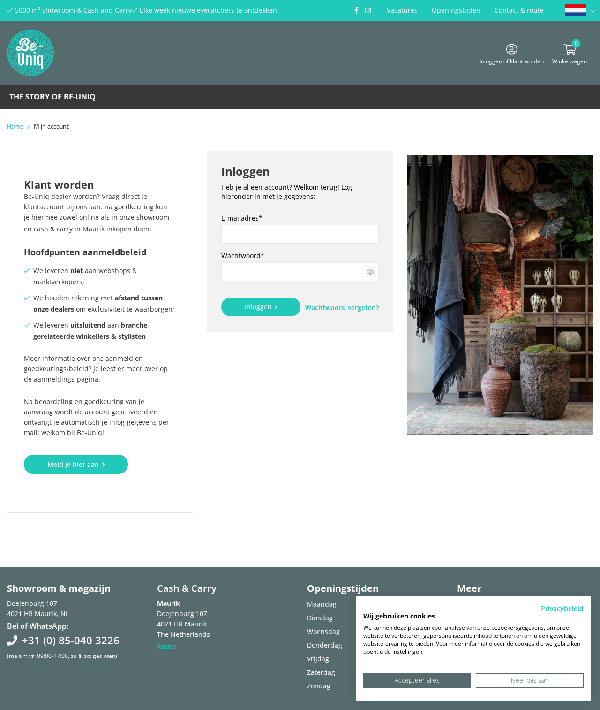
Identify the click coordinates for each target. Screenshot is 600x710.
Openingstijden (456, 10)
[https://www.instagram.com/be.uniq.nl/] (368, 10)
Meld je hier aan (73, 464)
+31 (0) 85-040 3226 (71, 640)
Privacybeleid (562, 608)
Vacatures (402, 10)
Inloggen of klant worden (512, 59)
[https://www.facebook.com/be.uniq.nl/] (356, 10)
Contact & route (519, 10)
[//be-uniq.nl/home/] (580, 10)
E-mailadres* (241, 218)
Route (166, 646)
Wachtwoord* (242, 255)
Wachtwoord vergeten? (342, 307)
